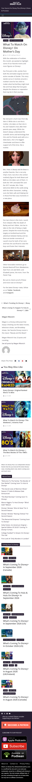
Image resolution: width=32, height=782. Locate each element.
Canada (5, 558)
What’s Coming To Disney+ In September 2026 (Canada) (16, 567)
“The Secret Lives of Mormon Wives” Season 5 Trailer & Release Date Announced (14, 491)
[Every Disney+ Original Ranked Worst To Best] (16, 372)
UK (16, 665)
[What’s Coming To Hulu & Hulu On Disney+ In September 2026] (6, 577)
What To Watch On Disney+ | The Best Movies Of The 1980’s (15, 451)
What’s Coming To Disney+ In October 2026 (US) (16, 644)
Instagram (9, 293)
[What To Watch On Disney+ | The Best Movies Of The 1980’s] (16, 432)
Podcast (6, 617)
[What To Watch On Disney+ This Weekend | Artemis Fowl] (16, 402)
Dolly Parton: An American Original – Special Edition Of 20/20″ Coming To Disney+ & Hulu (14, 527)
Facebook (16, 290)
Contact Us (14, 764)
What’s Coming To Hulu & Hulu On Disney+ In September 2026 (15, 595)
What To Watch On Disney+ (16, 40)
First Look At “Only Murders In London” (15, 539)
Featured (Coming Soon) (9, 561)
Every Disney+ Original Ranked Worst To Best (15, 391)
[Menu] (2, 15)
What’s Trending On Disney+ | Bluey (17, 303)
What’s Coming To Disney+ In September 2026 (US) (16, 622)
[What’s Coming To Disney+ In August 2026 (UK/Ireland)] (6, 653)
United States (7, 589)
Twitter (10, 290)
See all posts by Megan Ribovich (13, 343)
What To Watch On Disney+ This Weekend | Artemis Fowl (16, 421)
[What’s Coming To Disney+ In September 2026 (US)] (6, 605)
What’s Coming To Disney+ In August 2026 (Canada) (16, 698)
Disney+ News (12, 558)
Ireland (5, 665)
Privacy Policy (25, 764)
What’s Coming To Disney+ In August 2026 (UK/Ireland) (16, 671)
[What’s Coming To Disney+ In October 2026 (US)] (6, 631)
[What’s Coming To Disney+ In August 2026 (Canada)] (6, 681)
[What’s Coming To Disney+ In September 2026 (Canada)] (6, 549)
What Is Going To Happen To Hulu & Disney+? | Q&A (15, 309)
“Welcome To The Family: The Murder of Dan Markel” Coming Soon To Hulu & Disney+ (15, 483)
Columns (6, 40)
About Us (4, 764)
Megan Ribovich (16, 55)
